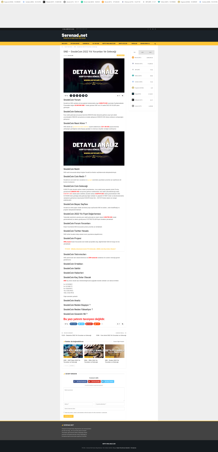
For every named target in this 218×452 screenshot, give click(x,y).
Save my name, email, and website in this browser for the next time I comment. (86, 412)
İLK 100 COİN (96, 43)
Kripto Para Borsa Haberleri (123, 448)
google (90, 180)
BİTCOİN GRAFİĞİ (75, 43)
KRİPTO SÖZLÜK (123, 43)
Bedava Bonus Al (145, 43)
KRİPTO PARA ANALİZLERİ (81, 29)
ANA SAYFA (64, 43)
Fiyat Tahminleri (120, 55)
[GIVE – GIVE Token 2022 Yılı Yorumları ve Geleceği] (73, 351)
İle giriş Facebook (81, 381)
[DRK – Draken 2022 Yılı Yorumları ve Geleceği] (114, 351)
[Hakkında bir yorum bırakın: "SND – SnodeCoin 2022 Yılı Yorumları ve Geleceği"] (122, 95)
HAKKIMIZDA (86, 43)
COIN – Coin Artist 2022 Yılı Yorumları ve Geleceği (111, 335)
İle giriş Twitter (109, 381)
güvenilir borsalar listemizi (81, 127)
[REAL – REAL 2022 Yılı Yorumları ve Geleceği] (94, 351)
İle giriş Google (96, 381)
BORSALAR (134, 43)
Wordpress (133, 448)
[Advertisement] (51, 16)
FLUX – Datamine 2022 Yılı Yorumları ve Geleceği (76, 335)
